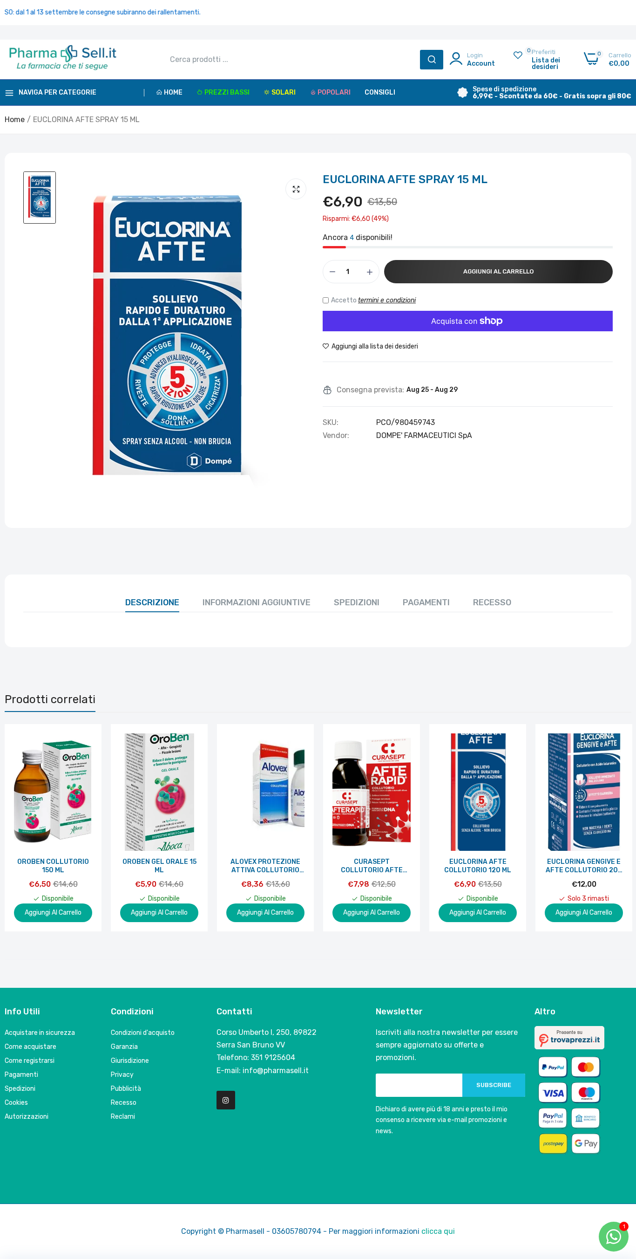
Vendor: (336, 435)
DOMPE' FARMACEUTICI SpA (424, 435)
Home (173, 92)
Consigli (380, 92)
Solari (283, 92)
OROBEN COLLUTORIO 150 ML (53, 866)
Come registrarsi (29, 1061)
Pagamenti (426, 602)
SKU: (330, 422)
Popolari (334, 92)
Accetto (373, 300)
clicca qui (438, 1231)
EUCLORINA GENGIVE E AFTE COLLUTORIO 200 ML (584, 866)
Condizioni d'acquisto (143, 1033)
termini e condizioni (387, 300)
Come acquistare (30, 1047)
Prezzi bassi (227, 92)
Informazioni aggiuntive (257, 602)
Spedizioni (356, 602)
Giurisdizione (130, 1061)
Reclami (123, 1117)
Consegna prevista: (370, 390)
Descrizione (152, 602)
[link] (84, 741)
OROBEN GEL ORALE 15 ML (159, 866)
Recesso (492, 602)
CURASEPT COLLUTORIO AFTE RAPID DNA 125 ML (372, 866)
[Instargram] (226, 1100)
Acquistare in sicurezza (40, 1033)
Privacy (122, 1075)
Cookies (16, 1103)
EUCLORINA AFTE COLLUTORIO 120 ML (477, 866)
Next (608, 827)
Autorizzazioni (26, 1117)
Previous (28, 827)
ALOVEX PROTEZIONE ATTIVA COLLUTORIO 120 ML (265, 866)
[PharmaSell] (63, 59)
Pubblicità (126, 1089)
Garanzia (124, 1047)
